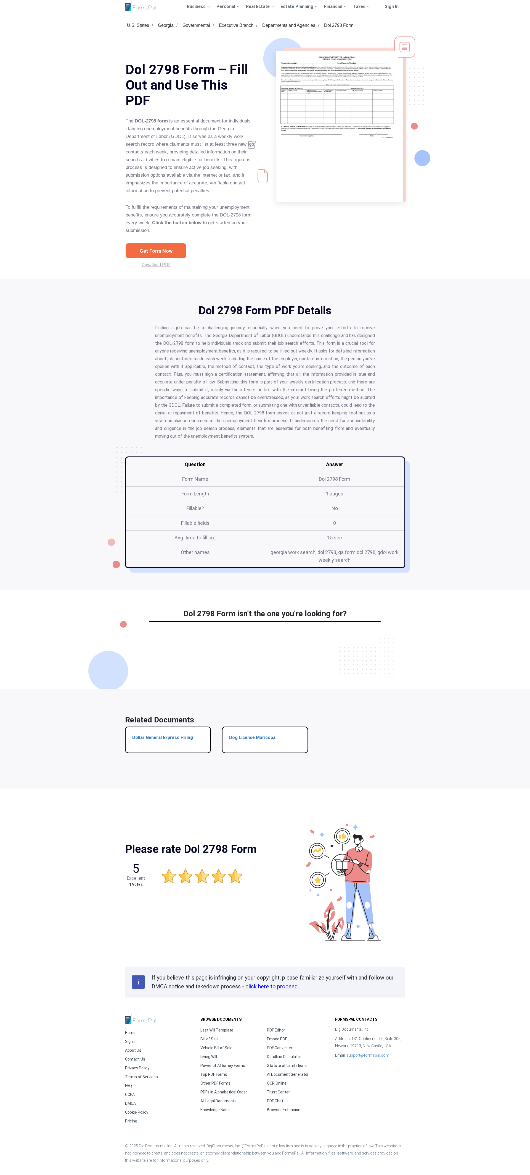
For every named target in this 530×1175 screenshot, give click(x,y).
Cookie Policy (136, 1112)
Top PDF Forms (213, 1074)
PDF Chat (275, 1101)
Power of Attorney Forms (222, 1065)
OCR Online (277, 1083)
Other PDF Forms (215, 1083)
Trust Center (278, 1092)
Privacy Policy (137, 1068)
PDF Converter (279, 1048)
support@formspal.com (367, 1055)
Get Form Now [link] (156, 251)
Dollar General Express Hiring (162, 737)
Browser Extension (283, 1110)
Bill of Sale (209, 1039)
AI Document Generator (288, 1074)
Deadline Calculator (284, 1056)
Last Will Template (216, 1030)
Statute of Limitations (287, 1065)
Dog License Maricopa (252, 737)
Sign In (392, 6)
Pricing (131, 1121)
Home (130, 1032)
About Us (133, 1050)
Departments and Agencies (288, 25)
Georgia (166, 25)
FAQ (128, 1085)
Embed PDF (277, 1039)
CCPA (130, 1094)
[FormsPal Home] (140, 1019)
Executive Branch (236, 25)
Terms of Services (141, 1077)
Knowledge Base (215, 1110)
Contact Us (135, 1059)
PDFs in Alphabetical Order (223, 1092)
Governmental (196, 25)
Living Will (208, 1056)
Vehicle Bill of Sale (216, 1048)
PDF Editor (276, 1030)
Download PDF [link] (156, 264)
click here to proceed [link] (272, 986)
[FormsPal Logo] (140, 6)
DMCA (130, 1103)
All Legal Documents (218, 1101)
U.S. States (138, 25)
